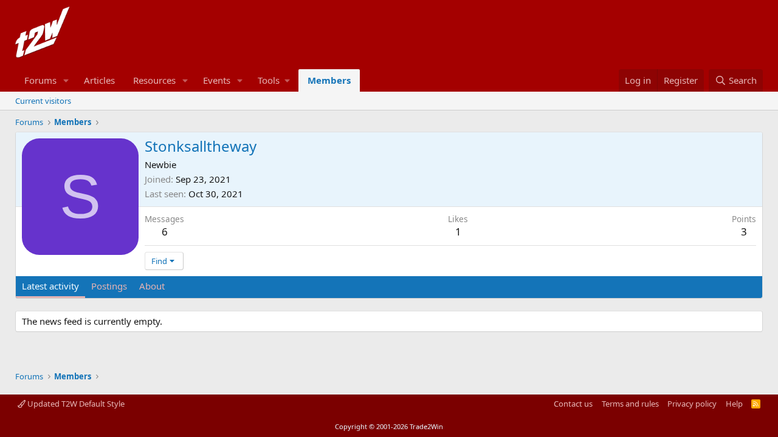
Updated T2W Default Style (75, 403)
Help (734, 403)
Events (216, 80)
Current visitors (43, 100)
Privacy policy (692, 403)
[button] (66, 80)
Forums (40, 80)
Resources (154, 80)
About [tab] (152, 286)
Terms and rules (630, 403)
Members (329, 80)
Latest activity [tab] (50, 286)
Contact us (573, 403)
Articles (99, 80)
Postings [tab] (109, 286)
